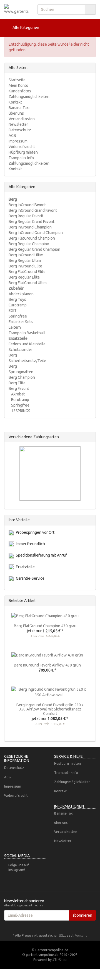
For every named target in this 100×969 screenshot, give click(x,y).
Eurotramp (18, 305)
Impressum (18, 141)
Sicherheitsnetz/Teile (27, 360)
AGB (12, 135)
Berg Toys (17, 299)
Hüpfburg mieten (23, 152)
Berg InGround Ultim (26, 255)
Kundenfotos (20, 91)
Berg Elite (17, 383)
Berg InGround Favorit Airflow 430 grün (47, 665)
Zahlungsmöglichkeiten (29, 96)
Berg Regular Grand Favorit (31, 221)
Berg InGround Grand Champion (36, 232)
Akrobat (17, 394)
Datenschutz (20, 130)
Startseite (17, 80)
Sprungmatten (21, 372)
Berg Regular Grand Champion (34, 249)
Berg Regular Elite (24, 277)
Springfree (18, 316)
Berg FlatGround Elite (27, 271)
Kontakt (15, 102)
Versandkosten (22, 119)
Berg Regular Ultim (25, 260)
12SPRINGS (20, 411)
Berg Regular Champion (29, 244)
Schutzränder (20, 349)
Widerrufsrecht (22, 146)
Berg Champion (22, 377)
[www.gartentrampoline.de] (16, 9)
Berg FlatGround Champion (32, 238)
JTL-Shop (59, 959)
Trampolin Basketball (27, 333)
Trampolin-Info (21, 158)
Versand (81, 935)
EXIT (13, 310)
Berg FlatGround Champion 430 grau (45, 626)
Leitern (15, 327)
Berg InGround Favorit (27, 205)
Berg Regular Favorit (26, 216)
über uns (16, 113)
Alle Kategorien (25, 27)
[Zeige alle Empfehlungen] (89, 601)
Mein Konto (18, 85)
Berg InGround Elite (25, 266)
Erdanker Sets (21, 321)
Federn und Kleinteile (27, 344)
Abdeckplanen (21, 294)
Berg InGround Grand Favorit (33, 210)
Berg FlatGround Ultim (28, 283)
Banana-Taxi (19, 107)
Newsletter (18, 124)
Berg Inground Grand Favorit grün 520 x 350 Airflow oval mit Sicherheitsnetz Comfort (50, 709)
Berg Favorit (19, 388)
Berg (13, 355)
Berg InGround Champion (30, 227)
